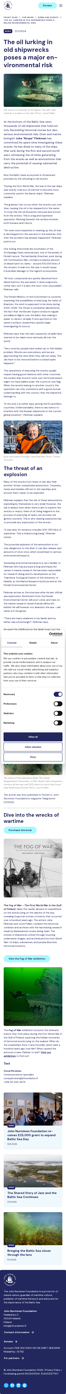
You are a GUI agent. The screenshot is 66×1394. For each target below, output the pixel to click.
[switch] (58, 705)
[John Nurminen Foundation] (8, 5)
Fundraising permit (14, 1373)
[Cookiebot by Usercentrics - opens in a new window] (49, 634)
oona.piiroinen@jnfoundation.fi (21, 1078)
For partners (11, 1358)
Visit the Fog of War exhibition (27, 958)
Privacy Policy (52, 1370)
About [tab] (54, 642)
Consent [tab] (11, 642)
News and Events (48, 17)
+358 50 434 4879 (14, 1082)
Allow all (33, 737)
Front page (11, 17)
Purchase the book (20, 830)
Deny (33, 757)
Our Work (28, 17)
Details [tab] (33, 642)
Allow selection (33, 747)
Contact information (16, 1332)
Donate (47, 5)
